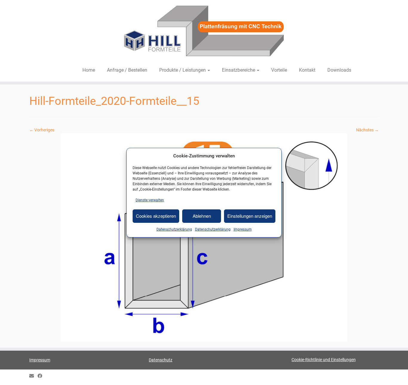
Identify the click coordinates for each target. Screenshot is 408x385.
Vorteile (279, 70)
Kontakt (307, 70)
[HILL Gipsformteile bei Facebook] (42, 376)
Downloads (339, 70)
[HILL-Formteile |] (204, 32)
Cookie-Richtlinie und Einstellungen (324, 359)
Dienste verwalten (150, 200)
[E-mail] (33, 376)
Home (88, 70)
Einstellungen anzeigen (249, 216)
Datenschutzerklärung (174, 229)
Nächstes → (367, 130)
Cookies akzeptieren (156, 216)
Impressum (243, 229)
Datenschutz (160, 360)
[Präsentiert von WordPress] (204, 375)
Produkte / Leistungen (183, 70)
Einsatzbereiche (239, 70)
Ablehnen (202, 216)
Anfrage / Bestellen (127, 70)
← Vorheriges (41, 130)
